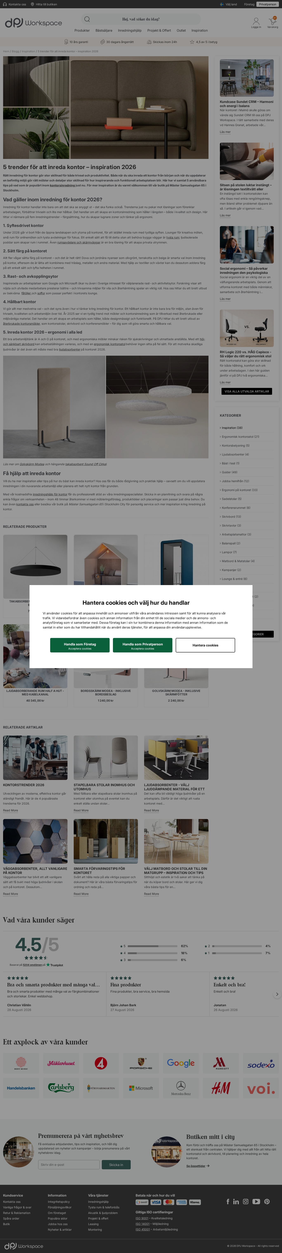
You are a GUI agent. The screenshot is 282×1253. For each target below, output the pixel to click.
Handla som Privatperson (143, 646)
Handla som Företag (80, 646)
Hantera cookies (205, 645)
